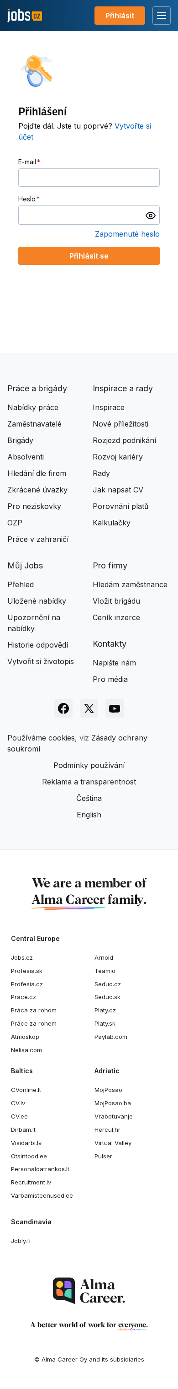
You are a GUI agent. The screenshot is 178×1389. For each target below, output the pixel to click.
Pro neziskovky (34, 506)
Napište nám (114, 662)
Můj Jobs (25, 565)
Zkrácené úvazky (37, 489)
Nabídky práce (32, 407)
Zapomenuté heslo (127, 233)
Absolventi (25, 456)
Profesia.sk (26, 970)
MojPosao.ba (112, 1103)
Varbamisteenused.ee (42, 1195)
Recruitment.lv (31, 1182)
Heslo (27, 199)
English (89, 814)
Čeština (89, 798)
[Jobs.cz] (24, 16)
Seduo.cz (107, 984)
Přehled (20, 584)
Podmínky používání (89, 765)
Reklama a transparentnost (89, 781)
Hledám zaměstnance (130, 584)
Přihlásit (119, 15)
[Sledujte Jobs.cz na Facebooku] (63, 708)
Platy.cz (105, 1010)
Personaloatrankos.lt (40, 1169)
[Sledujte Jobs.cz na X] (89, 708)
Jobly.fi (21, 1240)
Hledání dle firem (36, 473)
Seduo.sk (107, 996)
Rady (101, 473)
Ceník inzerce (116, 617)
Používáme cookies (41, 737)
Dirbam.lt (23, 1129)
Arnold (103, 957)
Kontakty (109, 644)
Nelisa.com (26, 1050)
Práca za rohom (34, 1010)
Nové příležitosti (120, 423)
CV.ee (19, 1116)
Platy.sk (104, 1023)
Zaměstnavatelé (34, 423)
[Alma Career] (89, 1290)
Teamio (104, 970)
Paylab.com (110, 1036)
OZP (14, 522)
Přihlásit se (89, 255)
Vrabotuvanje (113, 1116)
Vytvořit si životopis (40, 661)
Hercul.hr (107, 1129)
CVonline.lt (26, 1089)
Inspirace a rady (123, 388)
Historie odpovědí (37, 644)
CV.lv (18, 1103)
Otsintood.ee (29, 1156)
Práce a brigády (37, 388)
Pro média (110, 679)
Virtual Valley (112, 1142)
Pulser (103, 1156)
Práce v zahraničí (37, 539)
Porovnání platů (120, 506)
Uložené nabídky (36, 600)
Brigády (20, 440)
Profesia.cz (27, 984)
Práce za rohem (34, 1023)
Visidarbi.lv (26, 1142)
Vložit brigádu (116, 600)
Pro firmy (110, 565)
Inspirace (109, 407)
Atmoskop (25, 1036)
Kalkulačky (112, 522)
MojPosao (108, 1089)
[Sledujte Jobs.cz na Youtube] (114, 708)
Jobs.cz (22, 957)
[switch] (150, 215)
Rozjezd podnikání (124, 440)
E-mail (27, 162)
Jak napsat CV (118, 489)
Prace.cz (23, 996)
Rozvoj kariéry (118, 456)
